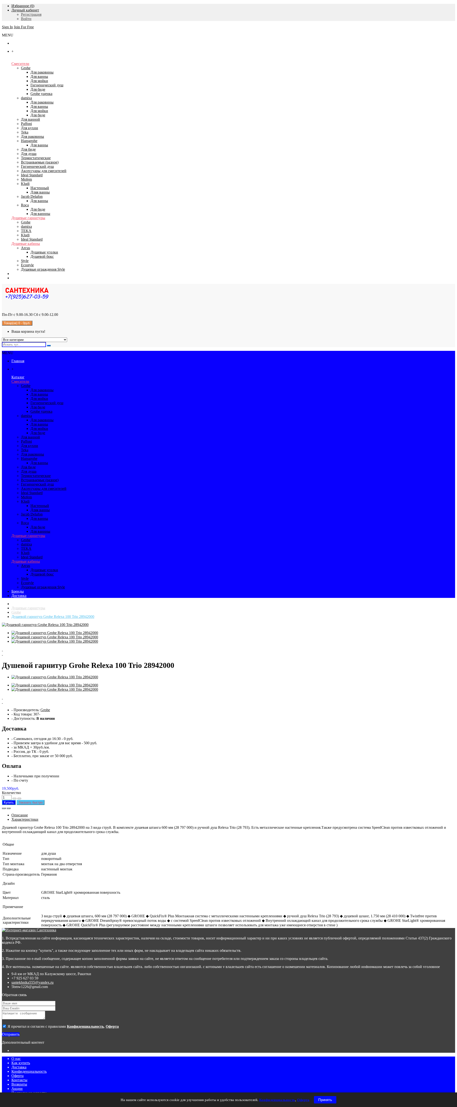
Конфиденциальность (29, 1071)
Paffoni (26, 124)
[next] (228, 654)
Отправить (11, 1034)
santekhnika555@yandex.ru (32, 982)
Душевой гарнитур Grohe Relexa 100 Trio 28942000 (52, 617)
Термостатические (36, 158)
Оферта (17, 1076)
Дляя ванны (40, 192)
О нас (16, 1059)
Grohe (25, 68)
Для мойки (39, 81)
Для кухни (29, 128)
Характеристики (24, 819)
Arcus (25, 248)
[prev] (228, 649)
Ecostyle (27, 265)
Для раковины (42, 72)
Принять (325, 1100)
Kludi (25, 184)
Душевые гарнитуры (28, 218)
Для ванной (30, 119)
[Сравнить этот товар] (8, 808)
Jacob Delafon (32, 196)
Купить (9, 802)
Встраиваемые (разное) (40, 162)
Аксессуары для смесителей (43, 171)
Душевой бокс (42, 256)
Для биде (37, 89)
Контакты (19, 1080)
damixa (26, 98)
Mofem (26, 179)
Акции (17, 1089)
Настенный (39, 188)
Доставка (18, 1067)
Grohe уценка (41, 94)
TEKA (26, 231)
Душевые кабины (25, 244)
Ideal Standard (32, 175)
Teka (24, 132)
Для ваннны (40, 214)
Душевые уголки (44, 252)
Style (25, 261)
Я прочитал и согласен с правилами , (63, 1026)
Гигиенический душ (46, 85)
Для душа (28, 154)
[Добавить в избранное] (4, 808)
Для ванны (39, 76)
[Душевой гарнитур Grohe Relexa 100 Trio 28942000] (45, 625)
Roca (25, 205)
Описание (19, 815)
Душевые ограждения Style (43, 269)
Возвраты (19, 1084)
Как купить (20, 1063)
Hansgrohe (29, 141)
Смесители (20, 64)
